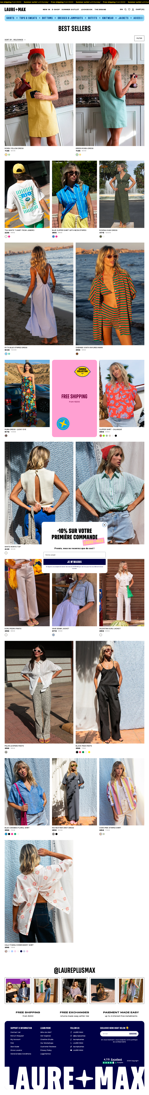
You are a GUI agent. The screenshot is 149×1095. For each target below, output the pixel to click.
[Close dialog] (104, 525)
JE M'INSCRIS (74, 562)
